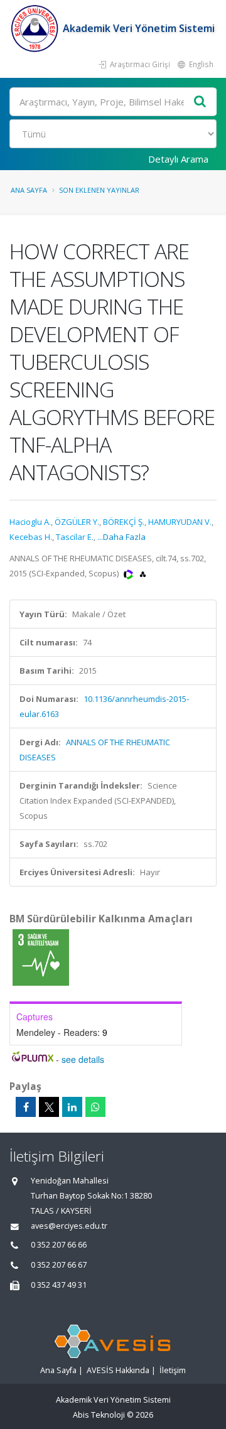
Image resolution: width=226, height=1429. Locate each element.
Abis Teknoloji (99, 1415)
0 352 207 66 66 (59, 1244)
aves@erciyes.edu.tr (69, 1226)
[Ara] (200, 102)
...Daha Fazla (121, 536)
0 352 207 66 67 (59, 1264)
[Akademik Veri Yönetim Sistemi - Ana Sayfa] (36, 28)
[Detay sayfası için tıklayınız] (40, 957)
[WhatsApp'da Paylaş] (95, 1107)
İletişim (172, 1370)
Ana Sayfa (29, 190)
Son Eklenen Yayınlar (99, 190)
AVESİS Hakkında (118, 1370)
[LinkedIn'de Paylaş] (72, 1107)
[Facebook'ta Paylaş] (26, 1107)
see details (83, 1059)
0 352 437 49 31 (59, 1285)
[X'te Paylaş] (49, 1107)
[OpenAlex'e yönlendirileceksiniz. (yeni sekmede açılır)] (143, 573)
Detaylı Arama (178, 159)
